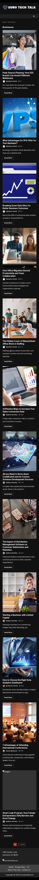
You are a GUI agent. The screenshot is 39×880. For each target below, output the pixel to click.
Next (23, 844)
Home (11, 867)
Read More (8, 93)
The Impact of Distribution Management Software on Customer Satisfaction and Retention (19, 519)
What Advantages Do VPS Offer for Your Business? (19, 118)
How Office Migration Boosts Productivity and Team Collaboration (19, 248)
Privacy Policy (20, 867)
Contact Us (26, 870)
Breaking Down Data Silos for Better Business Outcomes (19, 183)
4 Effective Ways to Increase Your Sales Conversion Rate (19, 386)
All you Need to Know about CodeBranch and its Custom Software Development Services (19, 451)
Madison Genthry (11, 415)
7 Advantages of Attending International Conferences (19, 722)
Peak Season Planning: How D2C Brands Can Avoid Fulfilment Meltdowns (19, 50)
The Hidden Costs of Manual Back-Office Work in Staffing (19, 318)
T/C (28, 867)
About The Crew (14, 870)
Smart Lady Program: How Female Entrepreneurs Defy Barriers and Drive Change (19, 790)
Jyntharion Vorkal (12, 686)
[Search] (34, 16)
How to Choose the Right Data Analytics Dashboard (19, 657)
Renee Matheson (11, 751)
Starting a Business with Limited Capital (19, 592)
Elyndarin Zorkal (11, 81)
